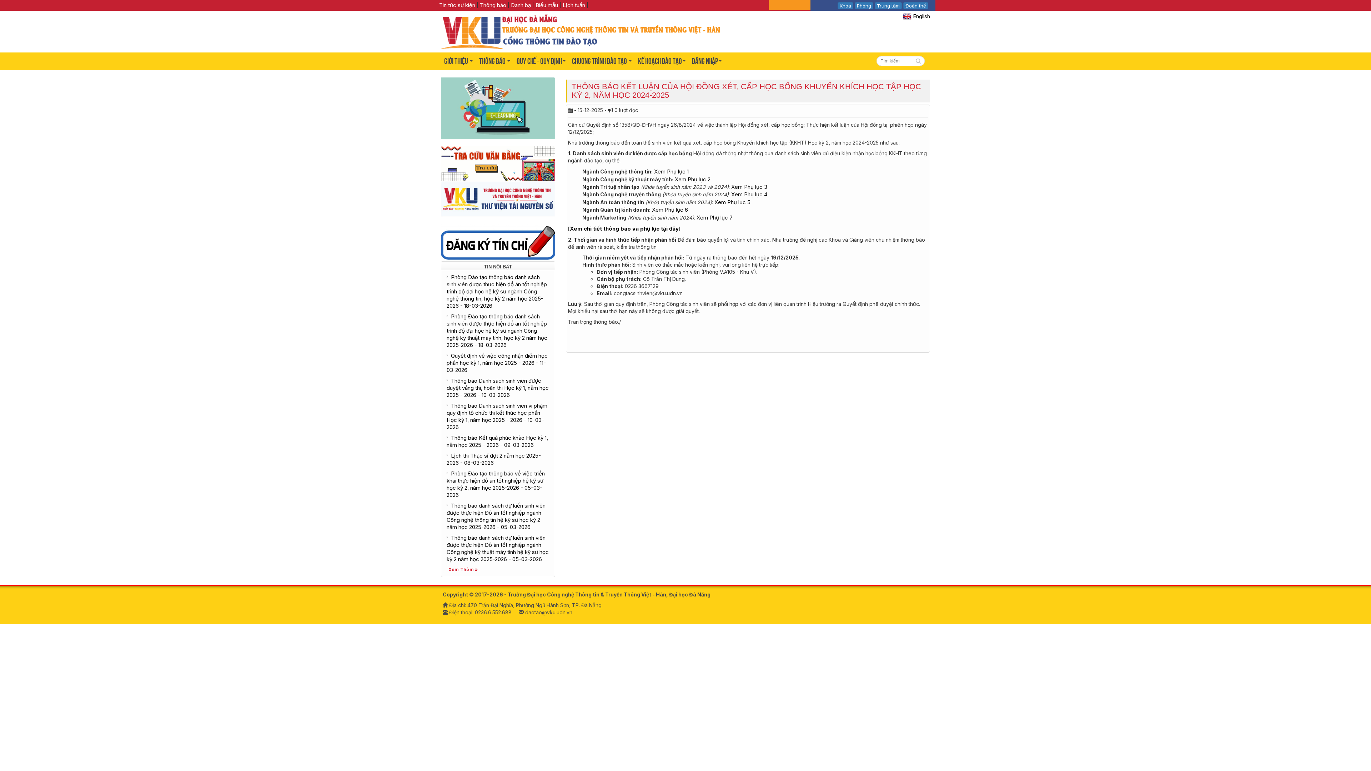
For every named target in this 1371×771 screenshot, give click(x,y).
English (921, 16)
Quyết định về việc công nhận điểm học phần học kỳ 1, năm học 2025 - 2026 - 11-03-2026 (497, 362)
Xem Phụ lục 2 (692, 179)
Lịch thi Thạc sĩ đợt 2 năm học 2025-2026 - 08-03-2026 (494, 459)
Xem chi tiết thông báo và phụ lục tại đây (624, 228)
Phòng (864, 6)
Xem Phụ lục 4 (749, 194)
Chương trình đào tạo (600, 61)
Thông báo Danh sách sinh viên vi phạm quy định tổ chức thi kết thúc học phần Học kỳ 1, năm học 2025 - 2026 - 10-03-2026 (497, 416)
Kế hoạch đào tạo (660, 61)
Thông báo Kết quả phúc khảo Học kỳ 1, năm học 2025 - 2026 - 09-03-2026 (497, 441)
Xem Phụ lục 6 (670, 209)
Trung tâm (888, 6)
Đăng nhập (705, 61)
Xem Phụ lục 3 (749, 186)
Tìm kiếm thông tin (919, 61)
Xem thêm (461, 569)
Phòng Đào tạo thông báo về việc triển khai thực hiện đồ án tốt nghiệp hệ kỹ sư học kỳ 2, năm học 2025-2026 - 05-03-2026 (496, 484)
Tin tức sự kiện (458, 5)
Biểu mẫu (547, 5)
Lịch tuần (574, 5)
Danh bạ (521, 5)
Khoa (845, 6)
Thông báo (493, 5)
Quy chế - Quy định (539, 61)
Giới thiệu (456, 61)
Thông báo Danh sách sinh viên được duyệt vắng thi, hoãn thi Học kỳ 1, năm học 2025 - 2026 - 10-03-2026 (498, 387)
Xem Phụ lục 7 (715, 217)
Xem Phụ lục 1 (671, 171)
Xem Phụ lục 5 (732, 202)
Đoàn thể (915, 6)
